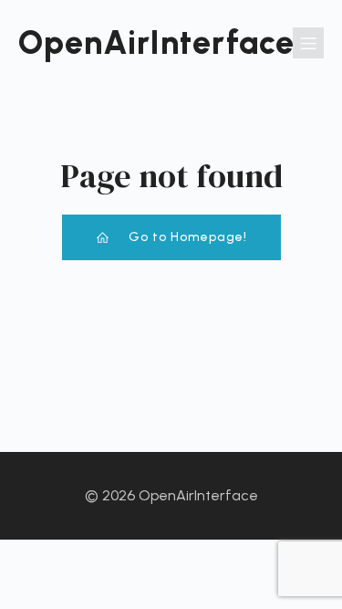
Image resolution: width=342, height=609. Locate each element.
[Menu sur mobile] (308, 42)
